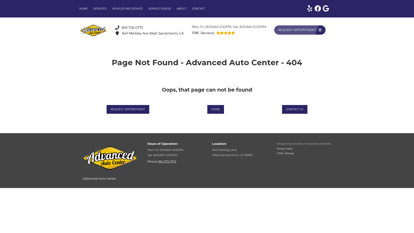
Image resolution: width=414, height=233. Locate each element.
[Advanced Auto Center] (93, 30)
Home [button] (215, 109)
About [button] (181, 8)
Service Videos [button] (159, 8)
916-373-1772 (167, 161)
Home (83, 8)
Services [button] (100, 8)
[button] (309, 8)
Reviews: (203, 33)
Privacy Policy (285, 148)
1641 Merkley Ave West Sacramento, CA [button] (153, 33)
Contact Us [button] (294, 109)
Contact (198, 8)
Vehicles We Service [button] (127, 8)
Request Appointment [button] (297, 30)
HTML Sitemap (285, 153)
